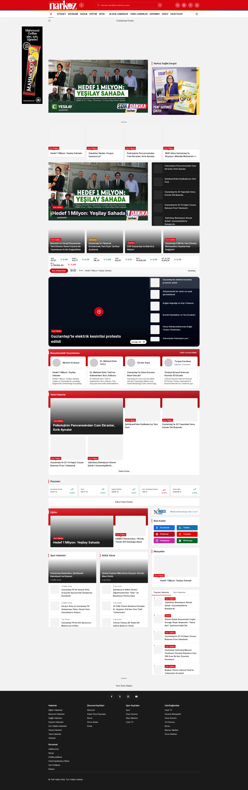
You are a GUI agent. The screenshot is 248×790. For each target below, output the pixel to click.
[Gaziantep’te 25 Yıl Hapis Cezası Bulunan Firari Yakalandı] (176, 207)
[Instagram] (128, 696)
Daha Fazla (124, 471)
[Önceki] (71, 270)
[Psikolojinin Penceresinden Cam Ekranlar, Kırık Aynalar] (143, 143)
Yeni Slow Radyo (124, 685)
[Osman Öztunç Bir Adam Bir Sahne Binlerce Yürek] (124, 621)
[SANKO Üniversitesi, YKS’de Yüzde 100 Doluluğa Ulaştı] (130, 531)
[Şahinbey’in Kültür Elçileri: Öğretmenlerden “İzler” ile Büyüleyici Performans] (124, 591)
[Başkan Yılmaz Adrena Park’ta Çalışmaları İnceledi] (176, 669)
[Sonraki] (74, 270)
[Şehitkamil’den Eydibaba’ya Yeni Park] (176, 181)
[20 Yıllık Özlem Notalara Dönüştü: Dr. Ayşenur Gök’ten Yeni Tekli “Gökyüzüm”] (124, 608)
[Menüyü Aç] (81, 5)
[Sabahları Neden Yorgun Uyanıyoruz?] (105, 143)
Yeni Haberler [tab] (179, 592)
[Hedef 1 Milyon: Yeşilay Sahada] (98, 86)
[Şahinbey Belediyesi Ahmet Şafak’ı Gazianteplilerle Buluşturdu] (176, 220)
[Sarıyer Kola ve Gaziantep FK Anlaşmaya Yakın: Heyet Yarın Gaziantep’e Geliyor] (72, 608)
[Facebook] (112, 696)
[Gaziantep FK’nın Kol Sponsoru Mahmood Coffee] (72, 621)
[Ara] (177, 5)
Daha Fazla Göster (124, 502)
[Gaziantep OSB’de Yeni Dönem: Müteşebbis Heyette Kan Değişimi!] (181, 241)
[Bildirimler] (197, 5)
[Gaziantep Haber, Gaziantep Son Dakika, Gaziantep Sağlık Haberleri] (62, 5)
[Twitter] (120, 696)
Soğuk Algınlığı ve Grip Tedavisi (178, 303)
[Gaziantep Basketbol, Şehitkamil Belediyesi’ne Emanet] (72, 571)
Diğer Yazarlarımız (188, 353)
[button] (184, 5)
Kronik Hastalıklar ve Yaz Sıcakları (179, 315)
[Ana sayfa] (51, 14)
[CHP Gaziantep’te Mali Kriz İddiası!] (143, 241)
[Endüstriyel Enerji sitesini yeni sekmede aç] (124, 38)
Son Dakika (56, 331)
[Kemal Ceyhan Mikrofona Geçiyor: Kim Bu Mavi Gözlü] (124, 571)
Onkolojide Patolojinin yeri (175, 338)
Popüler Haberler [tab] (161, 592)
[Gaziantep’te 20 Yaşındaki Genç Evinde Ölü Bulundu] (176, 194)
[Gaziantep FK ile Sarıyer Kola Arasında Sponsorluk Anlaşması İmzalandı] (72, 591)
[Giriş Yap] (190, 5)
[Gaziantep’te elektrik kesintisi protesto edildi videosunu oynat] (98, 311)
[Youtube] (136, 696)
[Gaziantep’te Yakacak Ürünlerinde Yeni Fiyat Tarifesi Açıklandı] (105, 241)
